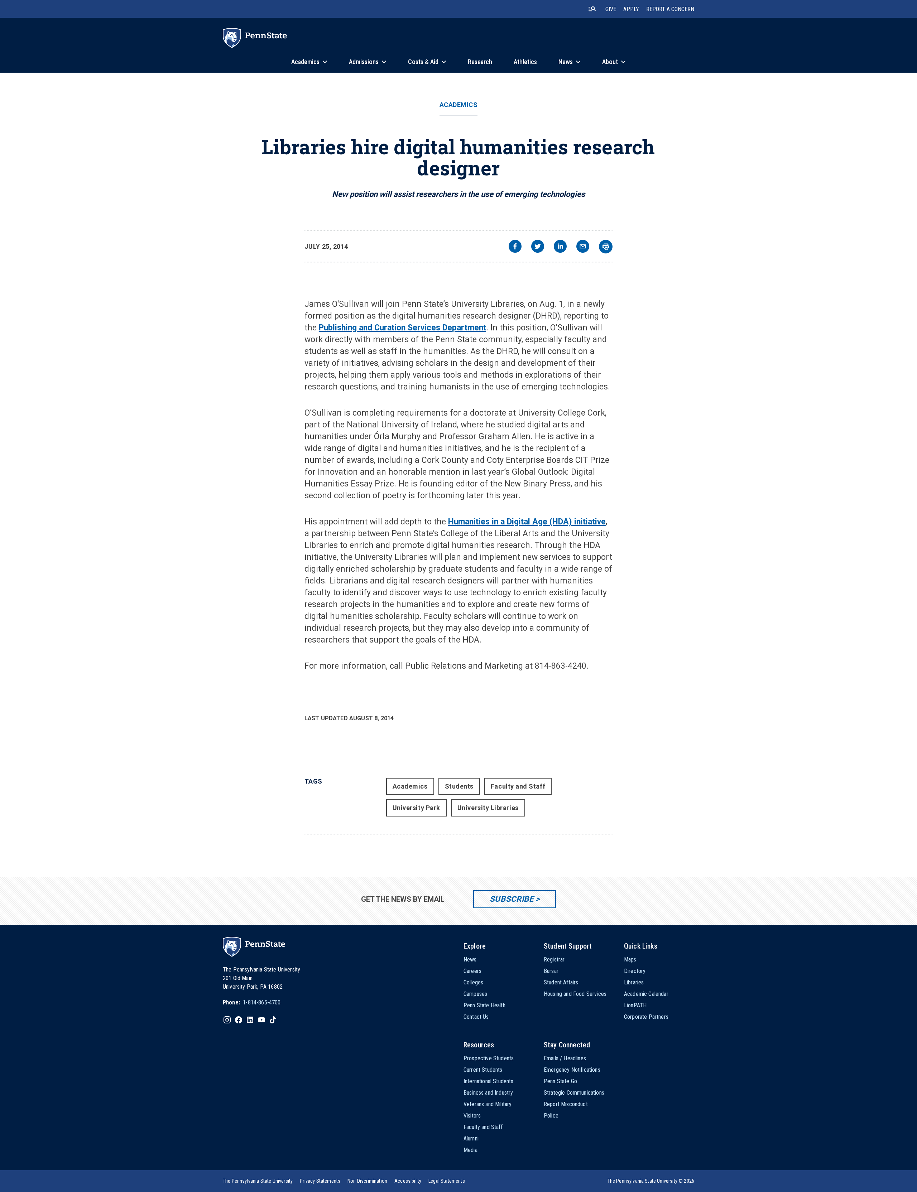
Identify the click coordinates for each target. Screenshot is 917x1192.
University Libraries (488, 807)
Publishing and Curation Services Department (402, 328)
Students (459, 786)
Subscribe (512, 899)
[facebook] (515, 247)
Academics (459, 104)
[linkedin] (560, 247)
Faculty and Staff (518, 786)
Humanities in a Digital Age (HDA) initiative (527, 522)
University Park (416, 807)
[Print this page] (606, 246)
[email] (582, 247)
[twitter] (537, 247)
